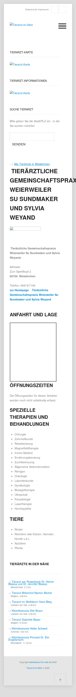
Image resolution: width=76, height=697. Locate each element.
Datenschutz (31, 9)
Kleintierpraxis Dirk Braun (27, 611)
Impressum (43, 9)
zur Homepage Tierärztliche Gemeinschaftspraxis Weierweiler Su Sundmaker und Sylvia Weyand (34, 294)
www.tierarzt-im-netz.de (40, 662)
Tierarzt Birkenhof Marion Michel (32, 593)
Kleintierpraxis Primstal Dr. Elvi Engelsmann (28, 638)
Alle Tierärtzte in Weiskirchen (32, 164)
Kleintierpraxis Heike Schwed (29, 628)
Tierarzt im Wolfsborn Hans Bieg (32, 602)
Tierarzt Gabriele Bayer (26, 619)
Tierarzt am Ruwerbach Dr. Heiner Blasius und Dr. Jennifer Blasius (31, 583)
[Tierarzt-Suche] (20, 64)
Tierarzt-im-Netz (34, 667)
